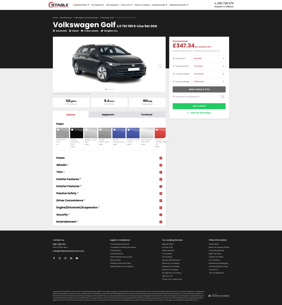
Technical (146, 114)
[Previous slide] (58, 64)
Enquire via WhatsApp (199, 112)
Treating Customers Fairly (120, 263)
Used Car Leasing (141, 5)
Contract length (183, 74)
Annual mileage (182, 81)
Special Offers (167, 244)
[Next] (165, 139)
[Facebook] (54, 259)
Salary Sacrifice (168, 250)
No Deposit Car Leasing (171, 273)
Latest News (214, 244)
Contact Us (213, 269)
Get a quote (199, 106)
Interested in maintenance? (187, 96)
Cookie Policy (115, 250)
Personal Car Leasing (170, 263)
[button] (105, 89)
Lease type (180, 58)
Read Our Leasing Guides (219, 247)
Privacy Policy (115, 260)
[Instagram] (65, 259)
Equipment (108, 114)
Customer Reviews (216, 250)
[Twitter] (60, 259)
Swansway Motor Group (218, 266)
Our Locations (214, 260)
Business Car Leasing (170, 266)
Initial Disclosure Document (121, 257)
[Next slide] (160, 64)
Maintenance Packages (218, 263)
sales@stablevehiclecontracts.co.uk (68, 251)
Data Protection (116, 253)
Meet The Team (215, 253)
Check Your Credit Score (172, 279)
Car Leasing (167, 253)
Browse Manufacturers (171, 260)
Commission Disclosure (119, 244)
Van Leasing (167, 257)
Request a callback (224, 6)
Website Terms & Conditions (121, 266)
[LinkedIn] (71, 259)
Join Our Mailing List (216, 273)
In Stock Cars (167, 247)
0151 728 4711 (59, 244)
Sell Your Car (167, 276)
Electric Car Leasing (170, 269)
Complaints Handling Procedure (123, 247)
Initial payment (182, 66)
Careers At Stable (216, 257)
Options (70, 114)
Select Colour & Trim (199, 89)
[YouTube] (77, 259)
